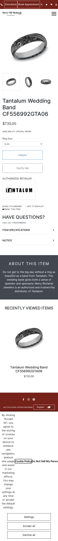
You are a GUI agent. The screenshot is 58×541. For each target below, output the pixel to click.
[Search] (42, 5)
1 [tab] (29, 383)
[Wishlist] (46, 5)
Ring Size (7, 138)
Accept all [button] (29, 526)
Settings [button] (29, 517)
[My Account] (56, 5)
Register (40, 407)
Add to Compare (13, 206)
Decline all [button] (29, 535)
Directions (11, 4)
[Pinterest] (34, 399)
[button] (54, 13)
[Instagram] (29, 399)
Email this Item (12, 209)
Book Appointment (28, 4)
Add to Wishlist (35, 206)
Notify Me (23, 168)
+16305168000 (19, 222)
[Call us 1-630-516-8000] (2, 5)
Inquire (23, 155)
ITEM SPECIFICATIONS (16, 230)
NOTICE (7, 240)
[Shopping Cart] (51, 5)
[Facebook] (23, 399)
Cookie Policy (23, 461)
